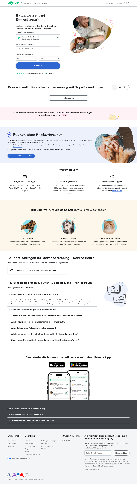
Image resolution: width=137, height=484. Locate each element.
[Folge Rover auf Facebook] (9, 475)
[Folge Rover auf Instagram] (14, 475)
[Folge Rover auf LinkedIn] (18, 475)
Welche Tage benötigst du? (25, 54)
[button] (40, 3)
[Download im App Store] (57, 365)
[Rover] (13, 3)
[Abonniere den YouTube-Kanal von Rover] (22, 475)
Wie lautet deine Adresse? (25, 45)
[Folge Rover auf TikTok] (26, 475)
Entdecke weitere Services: (25, 33)
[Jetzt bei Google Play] (79, 365)
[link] (38, 65)
